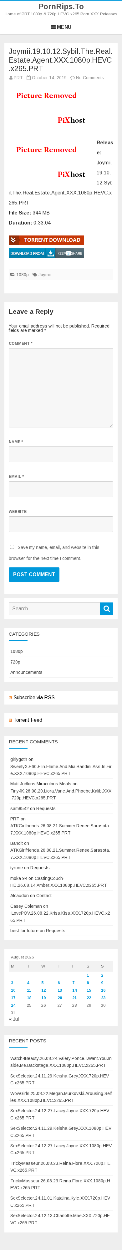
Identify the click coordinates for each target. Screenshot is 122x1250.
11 (29, 990)
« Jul (14, 1019)
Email (16, 476)
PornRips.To (61, 6)
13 (60, 990)
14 (74, 990)
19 (43, 997)
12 (43, 990)
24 (13, 1005)
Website (18, 511)
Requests (46, 808)
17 (13, 997)
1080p (22, 274)
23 (103, 997)
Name (16, 442)
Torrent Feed (27, 720)
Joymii (44, 274)
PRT (18, 77)
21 (74, 997)
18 (29, 997)
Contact (44, 895)
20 (60, 997)
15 (89, 990)
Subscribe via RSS (34, 697)
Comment (20, 343)
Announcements (26, 672)
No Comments (90, 77)
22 (89, 997)
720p (15, 661)
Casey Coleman (26, 906)
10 (13, 990)
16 (103, 990)
